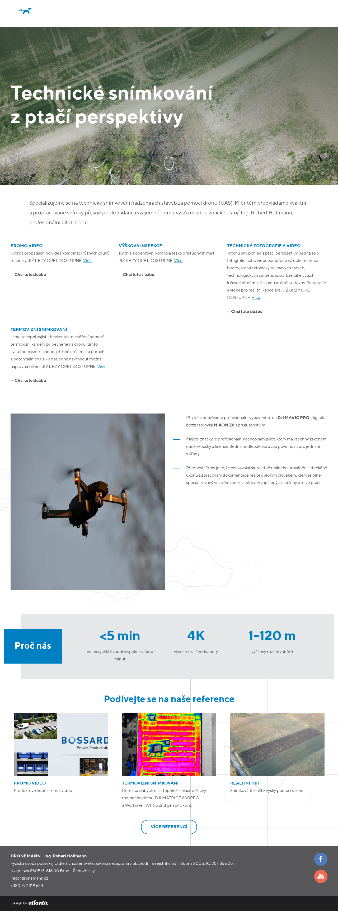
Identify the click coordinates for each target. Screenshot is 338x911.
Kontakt (317, 13)
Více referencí (169, 827)
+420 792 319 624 (27, 886)
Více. (87, 261)
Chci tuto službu (30, 275)
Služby (290, 13)
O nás (266, 13)
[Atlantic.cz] (38, 903)
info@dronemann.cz (29, 878)
